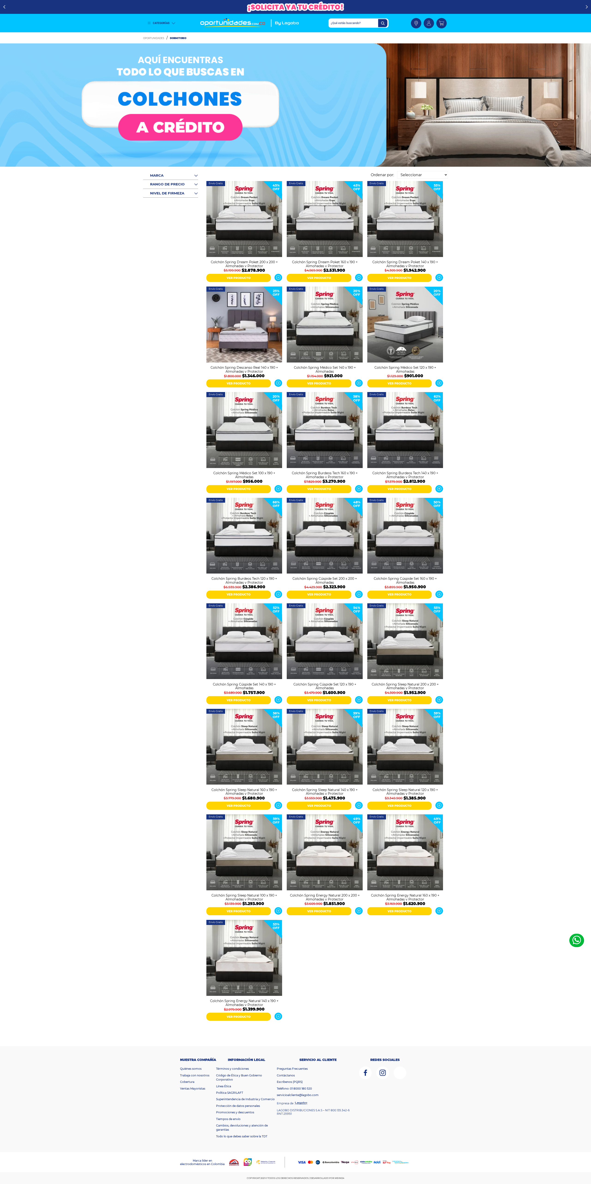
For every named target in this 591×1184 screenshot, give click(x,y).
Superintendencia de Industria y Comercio (245, 1099)
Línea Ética (223, 1086)
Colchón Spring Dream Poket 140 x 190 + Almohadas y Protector (405, 263)
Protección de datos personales (238, 1106)
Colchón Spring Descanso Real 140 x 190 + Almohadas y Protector (244, 369)
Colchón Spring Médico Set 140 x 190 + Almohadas (325, 369)
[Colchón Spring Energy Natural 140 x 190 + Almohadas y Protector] (244, 958)
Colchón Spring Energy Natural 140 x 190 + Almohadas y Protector (244, 1002)
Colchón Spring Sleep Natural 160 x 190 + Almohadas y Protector (244, 791)
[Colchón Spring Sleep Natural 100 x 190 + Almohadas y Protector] (244, 852)
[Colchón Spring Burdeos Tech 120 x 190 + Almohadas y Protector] (244, 536)
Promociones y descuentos (235, 1112)
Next (587, 7)
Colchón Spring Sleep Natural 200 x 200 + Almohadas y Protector (405, 686)
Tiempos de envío (228, 1119)
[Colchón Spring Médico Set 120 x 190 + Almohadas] (405, 325)
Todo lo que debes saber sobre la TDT (241, 1136)
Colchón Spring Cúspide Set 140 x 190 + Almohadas (244, 686)
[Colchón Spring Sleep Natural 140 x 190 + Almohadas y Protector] (324, 747)
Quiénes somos (191, 1068)
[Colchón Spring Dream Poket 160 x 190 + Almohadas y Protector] (324, 219)
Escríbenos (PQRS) (290, 1082)
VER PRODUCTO (238, 278)
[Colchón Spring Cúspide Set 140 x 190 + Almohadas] (244, 641)
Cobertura (187, 1082)
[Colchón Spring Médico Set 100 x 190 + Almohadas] (244, 430)
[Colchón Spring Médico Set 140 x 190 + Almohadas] (324, 325)
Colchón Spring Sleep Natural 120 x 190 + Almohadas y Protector (405, 791)
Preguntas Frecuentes (292, 1068)
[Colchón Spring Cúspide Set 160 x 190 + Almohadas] (405, 536)
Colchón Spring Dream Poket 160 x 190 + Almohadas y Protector (325, 263)
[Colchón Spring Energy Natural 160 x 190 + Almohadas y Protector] (405, 852)
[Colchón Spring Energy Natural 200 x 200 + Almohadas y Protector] (324, 852)
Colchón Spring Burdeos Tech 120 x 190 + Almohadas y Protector (244, 580)
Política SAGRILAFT (229, 1092)
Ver (278, 277)
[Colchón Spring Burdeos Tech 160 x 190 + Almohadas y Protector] (324, 430)
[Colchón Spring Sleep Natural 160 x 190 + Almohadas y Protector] (244, 747)
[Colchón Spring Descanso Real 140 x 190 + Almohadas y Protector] (244, 325)
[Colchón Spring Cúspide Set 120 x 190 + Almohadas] (324, 641)
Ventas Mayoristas (192, 1088)
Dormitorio (178, 38)
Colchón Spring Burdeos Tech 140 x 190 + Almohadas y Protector (405, 474)
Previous (4, 7)
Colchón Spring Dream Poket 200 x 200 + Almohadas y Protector (244, 263)
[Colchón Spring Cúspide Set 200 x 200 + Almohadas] (324, 536)
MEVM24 (339, 1178)
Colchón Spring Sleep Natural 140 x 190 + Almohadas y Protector (325, 791)
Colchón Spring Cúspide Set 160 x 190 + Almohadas (405, 580)
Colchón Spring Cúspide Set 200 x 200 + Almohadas (324, 580)
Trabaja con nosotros (194, 1075)
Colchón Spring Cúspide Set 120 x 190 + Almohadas (324, 686)
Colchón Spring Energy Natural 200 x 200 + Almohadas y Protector (325, 897)
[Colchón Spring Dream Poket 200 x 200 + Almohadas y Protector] (244, 219)
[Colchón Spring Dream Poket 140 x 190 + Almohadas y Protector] (405, 219)
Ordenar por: (382, 175)
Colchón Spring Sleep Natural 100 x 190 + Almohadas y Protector (244, 897)
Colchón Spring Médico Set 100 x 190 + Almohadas (244, 474)
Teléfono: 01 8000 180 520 (294, 1088)
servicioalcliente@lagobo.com (298, 1095)
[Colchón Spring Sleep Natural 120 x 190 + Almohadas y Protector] (405, 747)
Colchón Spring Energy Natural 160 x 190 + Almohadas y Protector (405, 897)
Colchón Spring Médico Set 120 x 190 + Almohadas (405, 369)
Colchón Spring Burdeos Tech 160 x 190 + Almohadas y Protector (325, 474)
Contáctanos (286, 1075)
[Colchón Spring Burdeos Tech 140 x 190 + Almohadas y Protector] (405, 430)
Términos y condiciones (232, 1068)
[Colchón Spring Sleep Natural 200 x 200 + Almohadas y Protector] (405, 641)
